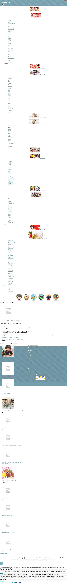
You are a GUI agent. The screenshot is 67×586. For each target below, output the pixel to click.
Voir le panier (2, 553)
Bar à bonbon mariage (11, 55)
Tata (8, 132)
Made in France (25, 332)
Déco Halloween (10, 264)
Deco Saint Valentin (42, 229)
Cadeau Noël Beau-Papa (11, 178)
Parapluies (9, 249)
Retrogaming (9, 288)
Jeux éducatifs (10, 207)
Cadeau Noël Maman (11, 176)
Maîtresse (9, 103)
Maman (9, 87)
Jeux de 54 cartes (10, 209)
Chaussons (9, 284)
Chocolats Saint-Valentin (11, 58)
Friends (26, 300)
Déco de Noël (10, 265)
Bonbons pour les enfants (11, 30)
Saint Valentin (42, 17)
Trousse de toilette (10, 244)
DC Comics (9, 290)
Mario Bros (9, 214)
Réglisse (9, 22)
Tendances (5, 224)
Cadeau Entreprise (10, 173)
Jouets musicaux (10, 201)
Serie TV (9, 292)
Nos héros (5, 285)
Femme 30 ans (10, 161)
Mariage (9, 171)
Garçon (9, 100)
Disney (9, 289)
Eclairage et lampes (10, 263)
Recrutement (30, 365)
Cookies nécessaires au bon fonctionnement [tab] (6, 569)
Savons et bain (10, 243)
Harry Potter (9, 38)
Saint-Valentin (10, 146)
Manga (9, 81)
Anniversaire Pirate (10, 222)
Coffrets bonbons (10, 20)
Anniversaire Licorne (10, 221)
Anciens (9, 26)
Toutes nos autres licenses (56, 300)
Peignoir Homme (10, 283)
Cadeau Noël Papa (10, 177)
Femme (9, 98)
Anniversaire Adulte (10, 223)
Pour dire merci (10, 170)
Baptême (9, 172)
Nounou (9, 106)
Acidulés (9, 21)
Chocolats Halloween (11, 45)
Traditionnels (9, 31)
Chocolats (9, 35)
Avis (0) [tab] (4, 335)
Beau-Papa (9, 89)
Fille (8, 99)
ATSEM (9, 140)
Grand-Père (9, 94)
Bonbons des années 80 (11, 28)
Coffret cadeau (10, 78)
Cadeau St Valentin (42, 68)
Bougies (9, 262)
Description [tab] (4, 334)
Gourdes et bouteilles (10, 258)
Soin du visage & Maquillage (11, 242)
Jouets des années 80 (42, 190)
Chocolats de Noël (10, 49)
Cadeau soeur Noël (15, 331)
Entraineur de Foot (10, 108)
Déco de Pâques (45, 238)
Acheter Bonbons (30, 358)
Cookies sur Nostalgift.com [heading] (5, 555)
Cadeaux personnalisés (7, 112)
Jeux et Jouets (5, 185)
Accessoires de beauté (11, 241)
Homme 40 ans (10, 164)
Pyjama (9, 282)
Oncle (9, 92)
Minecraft (9, 217)
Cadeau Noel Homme (42, 158)
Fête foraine (9, 54)
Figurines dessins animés (11, 203)
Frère (9, 90)
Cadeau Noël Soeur (10, 180)
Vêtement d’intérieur (10, 281)
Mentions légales (30, 371)
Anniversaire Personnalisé (11, 165)
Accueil (1, 302)
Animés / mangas (10, 291)
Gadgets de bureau (10, 200)
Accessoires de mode (10, 247)
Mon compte (3, 4)
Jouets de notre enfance (7, 332)
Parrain (9, 93)
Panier (3, 5)
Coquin (9, 84)
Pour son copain (10, 145)
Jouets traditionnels (10, 202)
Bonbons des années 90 (11, 29)
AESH (9, 141)
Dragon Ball (41, 300)
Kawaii (9, 80)
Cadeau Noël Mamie (10, 179)
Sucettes (9, 41)
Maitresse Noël (10, 83)
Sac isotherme (10, 259)
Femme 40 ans (10, 162)
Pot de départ (10, 169)
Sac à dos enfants (10, 271)
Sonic (9, 216)
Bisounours (33, 300)
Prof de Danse (10, 107)
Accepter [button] (23, 558)
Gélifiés (9, 37)
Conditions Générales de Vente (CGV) (33, 374)
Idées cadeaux (4, 302)
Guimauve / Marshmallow (11, 23)
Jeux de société (10, 206)
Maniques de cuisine (10, 254)
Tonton (9, 133)
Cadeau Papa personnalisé (42, 117)
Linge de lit (9, 280)
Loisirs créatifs (10, 208)
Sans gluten (9, 40)
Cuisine (9, 257)
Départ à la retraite (10, 168)
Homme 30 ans (10, 163)
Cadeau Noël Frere (10, 181)
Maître (9, 104)
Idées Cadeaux (6, 63)
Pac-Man (9, 215)
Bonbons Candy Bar (10, 53)
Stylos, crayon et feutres (11, 276)
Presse (29, 364)
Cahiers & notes (10, 275)
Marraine (9, 136)
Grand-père (9, 130)
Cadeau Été (5, 331)
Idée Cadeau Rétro (30, 355)
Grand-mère (9, 95)
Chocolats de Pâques (10, 62)
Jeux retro (42, 196)
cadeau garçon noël (14, 343)
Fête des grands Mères (42, 74)
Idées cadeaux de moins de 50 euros (27, 331)
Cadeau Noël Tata (10, 182)
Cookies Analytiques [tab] (3, 579)
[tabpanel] (33, 572)
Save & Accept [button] (2, 581)
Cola (8, 36)
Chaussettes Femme (10, 248)
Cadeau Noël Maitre (10, 184)
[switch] (0, 573)
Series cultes (9, 82)
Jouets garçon (13, 332)
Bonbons (5, 6)
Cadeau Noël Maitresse (11, 183)
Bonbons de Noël (10, 48)
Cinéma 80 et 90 (10, 77)
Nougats (9, 39)
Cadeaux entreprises (31, 352)
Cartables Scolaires (10, 270)
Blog (28, 368)
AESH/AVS (9, 105)
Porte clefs (9, 250)
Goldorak (48, 300)
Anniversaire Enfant (10, 220)
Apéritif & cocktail (10, 255)
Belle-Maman (10, 88)
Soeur (9, 91)
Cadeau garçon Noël (10, 331)
